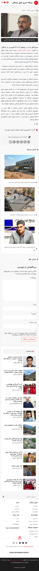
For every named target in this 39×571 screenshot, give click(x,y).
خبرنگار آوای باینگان (24, 50)
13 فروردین (27, 130)
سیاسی (17, 506)
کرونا (21, 130)
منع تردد (7, 130)
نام (34, 305)
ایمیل (33, 313)
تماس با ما (34, 509)
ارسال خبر (34, 512)
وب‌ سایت (32, 322)
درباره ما (35, 506)
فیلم (18, 521)
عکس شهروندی (33, 531)
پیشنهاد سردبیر (33, 524)
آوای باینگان (33, 503)
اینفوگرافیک (15, 524)
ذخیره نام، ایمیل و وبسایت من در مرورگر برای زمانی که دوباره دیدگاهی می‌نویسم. (20, 334)
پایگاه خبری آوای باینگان (22, 2)
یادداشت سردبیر (33, 521)
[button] (28, 142)
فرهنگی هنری (15, 512)
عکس (17, 518)
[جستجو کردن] (3, 496)
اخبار (17, 503)
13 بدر (33, 130)
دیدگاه (33, 278)
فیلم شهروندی (33, 534)
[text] (19, 567)
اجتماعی (17, 509)
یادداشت (35, 518)
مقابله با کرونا (15, 130)
